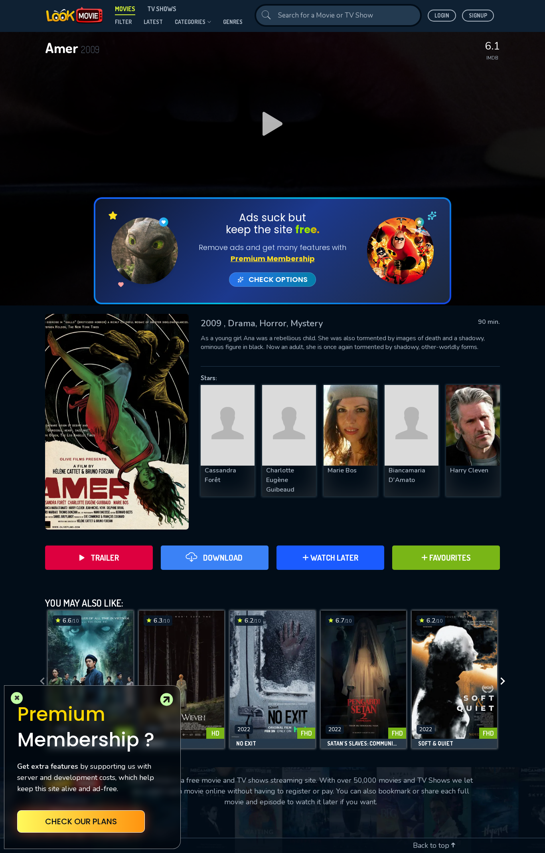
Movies (125, 9)
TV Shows (161, 9)
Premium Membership (273, 259)
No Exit (246, 743)
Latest (153, 21)
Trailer (105, 557)
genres (233, 21)
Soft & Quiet (435, 743)
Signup (478, 15)
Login (441, 15)
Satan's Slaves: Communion (363, 743)
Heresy (155, 743)
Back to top (432, 845)
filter (123, 21)
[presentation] (40, 681)
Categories (190, 21)
